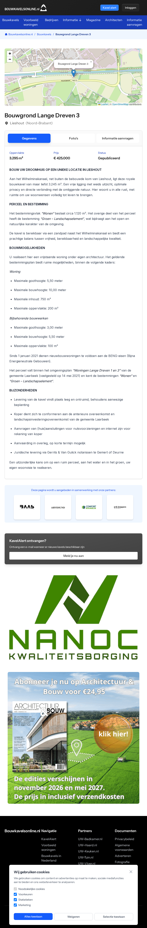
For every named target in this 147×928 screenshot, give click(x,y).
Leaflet (104, 104)
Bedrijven (51, 20)
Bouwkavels (10, 20)
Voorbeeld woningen (31, 22)
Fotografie (122, 862)
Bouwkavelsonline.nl (20, 34)
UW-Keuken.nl (88, 851)
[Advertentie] (73, 617)
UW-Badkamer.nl (90, 839)
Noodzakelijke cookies (31, 889)
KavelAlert (48, 839)
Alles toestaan (33, 916)
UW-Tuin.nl (85, 857)
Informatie (70, 20)
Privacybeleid (124, 839)
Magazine (93, 20)
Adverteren (123, 856)
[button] (73, 73)
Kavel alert (109, 7)
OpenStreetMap (120, 104)
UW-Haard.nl (87, 845)
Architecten (113, 20)
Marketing (24, 905)
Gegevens (29, 138)
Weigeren (73, 916)
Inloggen (130, 7)
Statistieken (25, 899)
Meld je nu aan (73, 556)
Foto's (73, 138)
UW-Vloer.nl (86, 863)
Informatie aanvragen (134, 22)
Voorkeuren (25, 894)
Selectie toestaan (114, 916)
